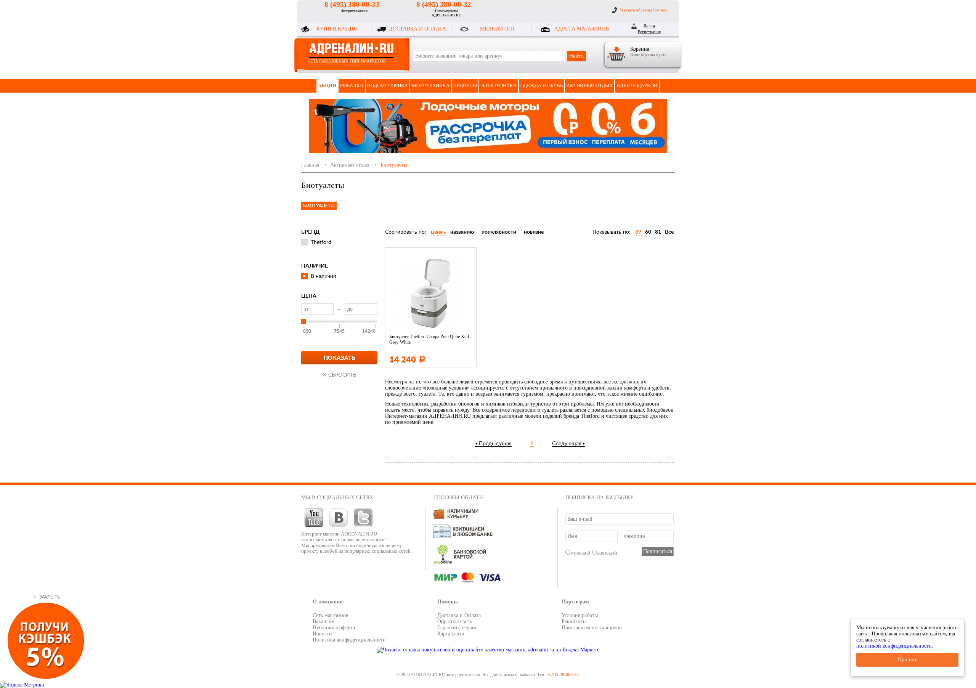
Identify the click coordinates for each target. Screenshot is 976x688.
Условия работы (580, 615)
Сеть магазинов (330, 615)
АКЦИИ (327, 85)
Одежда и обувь (541, 85)
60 (648, 232)
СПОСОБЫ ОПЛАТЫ (458, 497)
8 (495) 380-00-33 (351, 4)
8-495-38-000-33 (563, 674)
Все (669, 232)
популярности (499, 232)
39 (638, 232)
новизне (534, 232)
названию (462, 232)
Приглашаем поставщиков (592, 627)
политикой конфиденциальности (894, 646)
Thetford (321, 242)
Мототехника (430, 85)
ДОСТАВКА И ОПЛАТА (417, 29)
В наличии (323, 276)
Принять (907, 659)
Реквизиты (574, 621)
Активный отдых (590, 85)
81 (658, 232)
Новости (322, 634)
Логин (649, 26)
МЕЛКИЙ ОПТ (497, 29)
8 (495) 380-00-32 (443, 4)
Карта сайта (450, 634)
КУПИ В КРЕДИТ (337, 29)
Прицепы (465, 85)
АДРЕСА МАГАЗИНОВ (581, 29)
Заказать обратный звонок (643, 10)
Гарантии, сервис (457, 627)
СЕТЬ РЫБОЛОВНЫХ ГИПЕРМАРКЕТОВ (347, 61)
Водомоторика (387, 85)
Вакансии (324, 621)
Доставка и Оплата (459, 615)
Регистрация (649, 31)
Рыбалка (351, 85)
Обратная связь (454, 621)
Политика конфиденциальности (349, 640)
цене (437, 232)
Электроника (499, 85)
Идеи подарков (636, 85)
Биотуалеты (319, 206)
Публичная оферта (334, 627)
